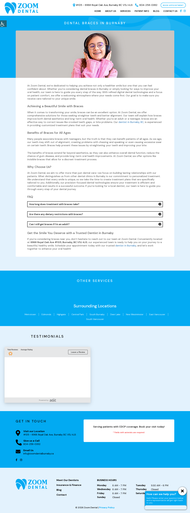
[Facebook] (181, 11)
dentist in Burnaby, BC (131, 122)
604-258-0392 (148, 5)
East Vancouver (157, 314)
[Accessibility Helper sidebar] (3, 23)
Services (125, 11)
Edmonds (46, 314)
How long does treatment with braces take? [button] (54, 204)
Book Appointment (173, 5)
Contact (61, 495)
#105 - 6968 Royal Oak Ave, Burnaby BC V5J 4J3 (104, 5)
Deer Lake (115, 314)
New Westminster (135, 314)
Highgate (61, 314)
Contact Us (170, 11)
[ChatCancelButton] (182, 491)
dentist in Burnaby (125, 245)
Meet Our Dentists (67, 480)
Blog (156, 11)
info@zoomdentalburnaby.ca (38, 453)
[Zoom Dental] (21, 7)
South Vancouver (95, 319)
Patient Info (142, 11)
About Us (110, 11)
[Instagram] (185, 11)
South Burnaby (97, 314)
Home (97, 11)
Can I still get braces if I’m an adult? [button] (49, 224)
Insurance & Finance (68, 485)
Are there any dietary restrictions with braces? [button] (56, 214)
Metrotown (30, 314)
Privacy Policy (107, 507)
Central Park (77, 314)
